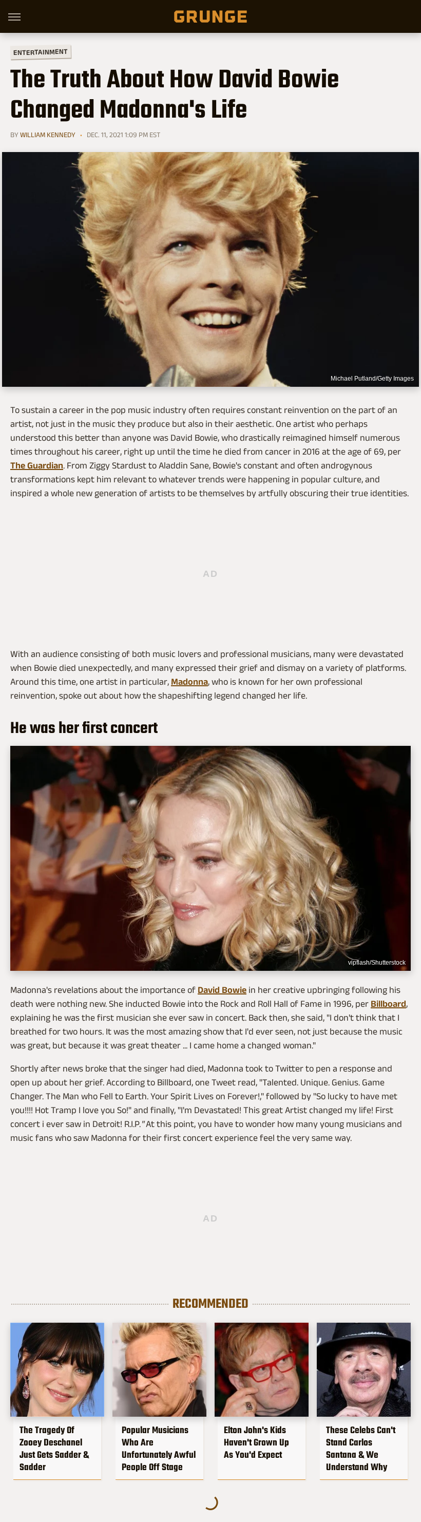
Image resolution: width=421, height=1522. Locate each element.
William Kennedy (47, 134)
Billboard (388, 1004)
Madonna (189, 682)
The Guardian (36, 465)
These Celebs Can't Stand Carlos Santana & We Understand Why (360, 1448)
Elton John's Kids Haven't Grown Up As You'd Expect (256, 1442)
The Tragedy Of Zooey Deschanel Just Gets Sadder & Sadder (54, 1448)
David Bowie (222, 990)
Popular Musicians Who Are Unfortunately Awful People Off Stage (159, 1448)
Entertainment (40, 52)
